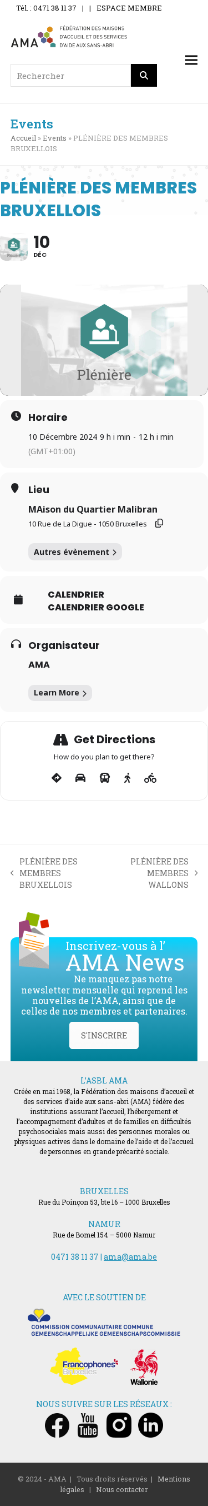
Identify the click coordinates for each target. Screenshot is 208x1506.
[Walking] (127, 778)
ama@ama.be (130, 1256)
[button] (191, 60)
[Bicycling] (151, 778)
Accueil (23, 138)
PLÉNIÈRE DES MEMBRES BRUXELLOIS (44, 873)
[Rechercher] (144, 75)
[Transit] (105, 778)
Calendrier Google (96, 608)
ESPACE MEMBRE (129, 8)
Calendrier (76, 595)
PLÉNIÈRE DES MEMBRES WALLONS (151, 873)
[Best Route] (56, 778)
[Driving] (80, 778)
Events (55, 138)
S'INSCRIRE (104, 1035)
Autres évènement (71, 551)
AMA (39, 664)
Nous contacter (122, 1489)
